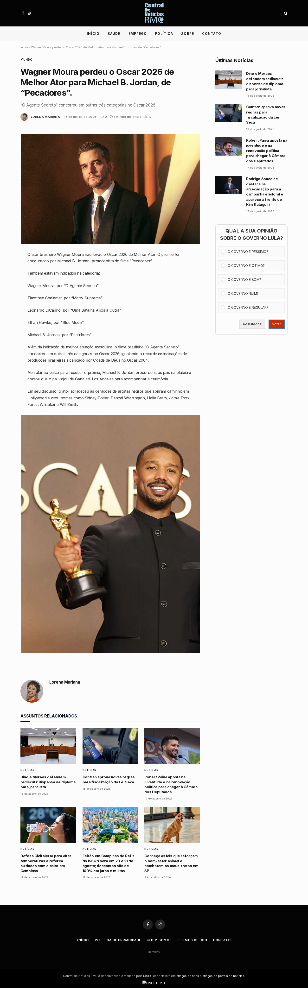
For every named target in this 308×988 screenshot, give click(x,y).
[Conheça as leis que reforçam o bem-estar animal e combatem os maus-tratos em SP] (172, 825)
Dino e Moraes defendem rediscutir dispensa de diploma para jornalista (48, 782)
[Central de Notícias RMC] (154, 13)
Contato (211, 33)
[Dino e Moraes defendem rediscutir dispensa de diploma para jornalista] (48, 746)
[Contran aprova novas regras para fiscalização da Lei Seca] (110, 746)
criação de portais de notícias (223, 976)
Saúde (114, 33)
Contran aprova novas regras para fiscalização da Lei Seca (109, 779)
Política (164, 33)
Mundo (26, 59)
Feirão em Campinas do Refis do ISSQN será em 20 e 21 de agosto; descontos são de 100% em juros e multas (109, 863)
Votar (276, 324)
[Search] (285, 13)
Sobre (187, 33)
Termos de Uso (192, 940)
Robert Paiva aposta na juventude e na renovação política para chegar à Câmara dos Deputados (170, 784)
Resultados (252, 324)
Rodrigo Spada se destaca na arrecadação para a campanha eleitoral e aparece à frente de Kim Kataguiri (264, 191)
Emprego (137, 33)
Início (93, 33)
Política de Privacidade (118, 940)
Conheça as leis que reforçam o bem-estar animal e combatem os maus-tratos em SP (171, 863)
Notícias (27, 769)
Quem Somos (159, 940)
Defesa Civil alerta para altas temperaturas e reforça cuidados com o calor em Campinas (45, 863)
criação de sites (187, 976)
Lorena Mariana (45, 117)
